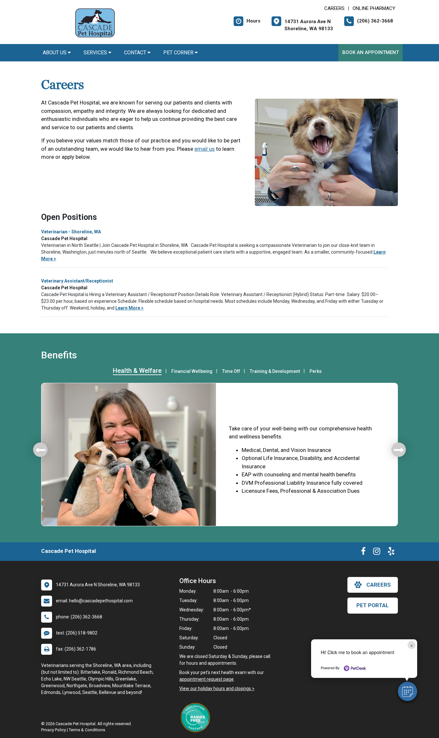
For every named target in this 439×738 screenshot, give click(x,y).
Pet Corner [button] (179, 53)
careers (378, 584)
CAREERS (334, 8)
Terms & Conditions (87, 729)
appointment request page (206, 679)
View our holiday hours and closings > (217, 688)
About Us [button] (55, 53)
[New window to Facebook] (363, 552)
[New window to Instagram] (376, 552)
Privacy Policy (53, 729)
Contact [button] (136, 53)
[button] (407, 691)
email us (204, 149)
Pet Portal (372, 605)
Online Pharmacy (374, 8)
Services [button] (96, 53)
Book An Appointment (370, 52)
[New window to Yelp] (391, 552)
